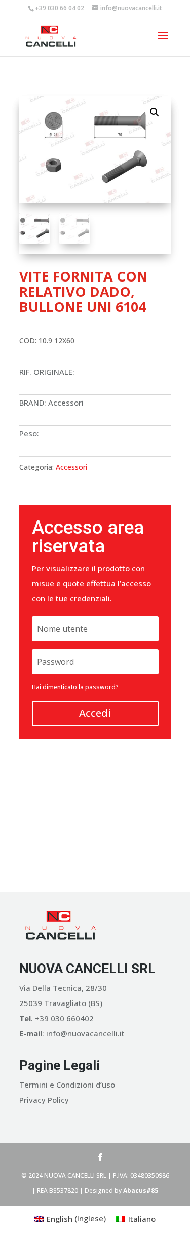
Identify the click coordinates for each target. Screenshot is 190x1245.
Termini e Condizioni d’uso (67, 1084)
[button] (154, 112)
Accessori (71, 467)
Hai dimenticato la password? (75, 686)
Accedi (95, 713)
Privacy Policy (44, 1100)
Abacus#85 (140, 1190)
